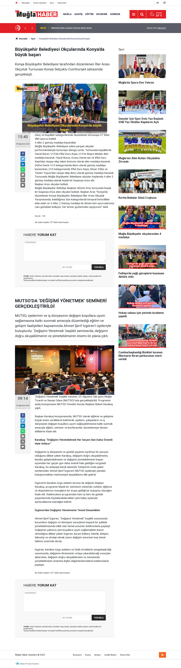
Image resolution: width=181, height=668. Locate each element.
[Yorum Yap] (23, 185)
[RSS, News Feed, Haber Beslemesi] (162, 655)
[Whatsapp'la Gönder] (23, 169)
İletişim (97, 655)
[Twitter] (23, 159)
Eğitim (89, 14)
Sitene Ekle (61, 3)
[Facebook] (23, 154)
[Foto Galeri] (164, 2)
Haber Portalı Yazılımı (29, 664)
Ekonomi (101, 14)
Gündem (115, 14)
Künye (88, 655)
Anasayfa (77, 655)
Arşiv (52, 3)
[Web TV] (157, 2)
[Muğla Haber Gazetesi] (36, 14)
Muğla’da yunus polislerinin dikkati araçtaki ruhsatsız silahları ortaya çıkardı (88, 28)
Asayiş (78, 14)
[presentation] (25, 28)
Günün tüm (156, 28)
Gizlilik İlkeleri (110, 655)
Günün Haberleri (39, 3)
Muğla (67, 14)
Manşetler (26, 3)
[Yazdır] (23, 180)
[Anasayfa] (16, 3)
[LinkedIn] (23, 164)
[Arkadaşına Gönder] (23, 174)
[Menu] (133, 14)
